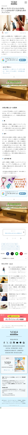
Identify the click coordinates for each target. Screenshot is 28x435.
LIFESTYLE (20, 350)
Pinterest (21, 253)
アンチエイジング (6, 246)
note (14, 343)
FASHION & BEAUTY (10, 350)
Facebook (7, 253)
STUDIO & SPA (18, 353)
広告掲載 (19, 400)
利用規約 (23, 400)
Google (24, 343)
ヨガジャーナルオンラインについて (8, 403)
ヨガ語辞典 (23, 403)
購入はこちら (7, 370)
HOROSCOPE (9, 353)
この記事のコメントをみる (8, 258)
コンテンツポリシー (15, 401)
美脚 (17, 246)
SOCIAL (8, 348)
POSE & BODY (7, 346)
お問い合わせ (4, 400)
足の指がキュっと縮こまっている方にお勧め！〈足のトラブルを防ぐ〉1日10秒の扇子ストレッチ (14, 71)
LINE (16, 253)
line (20, 343)
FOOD (20, 348)
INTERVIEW (14, 348)
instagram (11, 343)
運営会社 (22, 401)
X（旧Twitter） (7, 343)
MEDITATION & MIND (18, 346)
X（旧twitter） (12, 253)
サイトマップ (18, 403)
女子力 (12, 246)
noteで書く (25, 253)
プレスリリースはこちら (12, 400)
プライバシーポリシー (7, 401)
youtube (17, 343)
